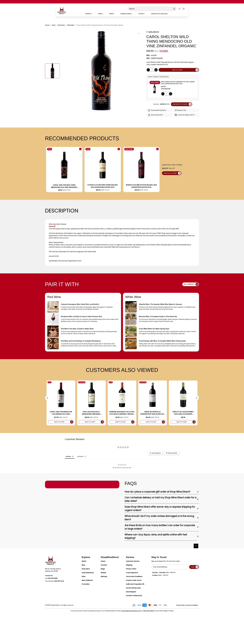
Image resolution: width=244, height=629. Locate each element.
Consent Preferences (134, 595)
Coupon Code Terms (133, 580)
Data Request (131, 592)
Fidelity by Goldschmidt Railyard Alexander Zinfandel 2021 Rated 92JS (183, 413)
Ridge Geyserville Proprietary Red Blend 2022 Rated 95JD (152, 413)
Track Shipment (132, 573)
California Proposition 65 (135, 584)
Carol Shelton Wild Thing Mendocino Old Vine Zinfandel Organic (64, 186)
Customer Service (132, 561)
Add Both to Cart (180, 104)
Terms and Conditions (134, 576)
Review (103, 573)
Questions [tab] (80, 456)
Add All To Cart (170, 173)
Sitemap (104, 576)
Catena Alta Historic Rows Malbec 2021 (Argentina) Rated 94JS (102, 186)
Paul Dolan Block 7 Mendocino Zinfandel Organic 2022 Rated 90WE (91, 413)
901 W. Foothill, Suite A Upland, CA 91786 (53, 570)
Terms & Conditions (192, 605)
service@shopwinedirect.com (131, 611)
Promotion (86, 584)
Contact (104, 565)
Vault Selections (88, 573)
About (103, 561)
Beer (83, 565)
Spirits (84, 561)
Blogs (103, 569)
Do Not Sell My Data (133, 588)
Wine (83, 576)
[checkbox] (80, 149)
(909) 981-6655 (148, 611)
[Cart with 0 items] (184, 9)
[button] (47, 398)
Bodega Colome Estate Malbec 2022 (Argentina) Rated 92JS (141, 186)
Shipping (129, 565)
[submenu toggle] (93, 14)
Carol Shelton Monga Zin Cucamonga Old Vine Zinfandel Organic (61, 413)
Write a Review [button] (172, 453)
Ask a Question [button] (156, 453)
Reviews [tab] (68, 456)
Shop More (86, 569)
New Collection (87, 580)
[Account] (179, 9)
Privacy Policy (131, 569)
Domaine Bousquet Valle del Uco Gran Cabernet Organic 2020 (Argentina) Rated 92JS (122, 413)
